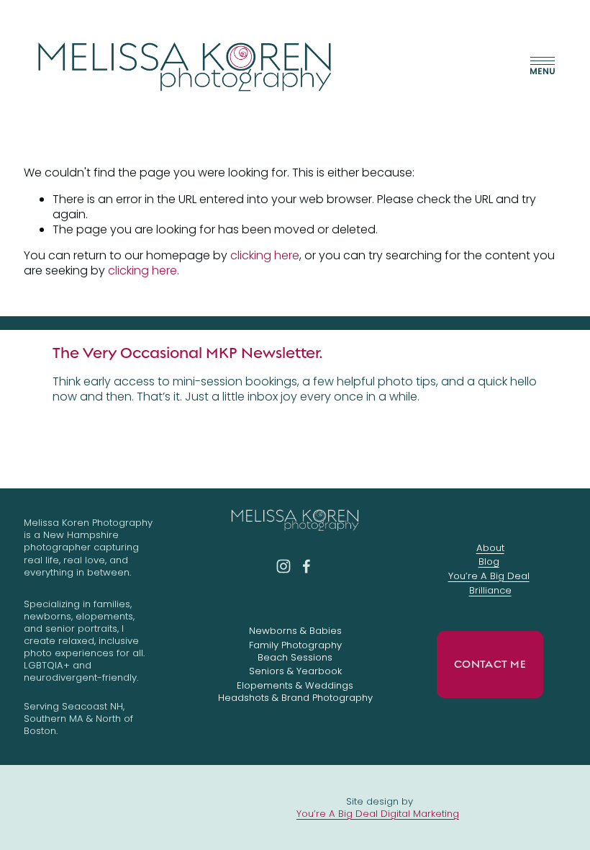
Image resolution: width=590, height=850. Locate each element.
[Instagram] (283, 566)
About (490, 548)
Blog (488, 561)
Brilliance (490, 590)
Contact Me (490, 664)
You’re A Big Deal (489, 576)
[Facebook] (306, 566)
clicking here (264, 255)
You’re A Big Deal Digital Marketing (377, 814)
